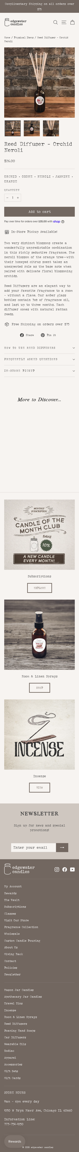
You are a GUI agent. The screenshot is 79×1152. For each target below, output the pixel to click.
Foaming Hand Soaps (19, 1030)
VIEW (39, 787)
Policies (10, 967)
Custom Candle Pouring (22, 940)
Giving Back (13, 954)
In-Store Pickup (19, 370)
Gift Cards (12, 1078)
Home (7, 37)
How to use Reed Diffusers (30, 347)
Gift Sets (11, 1071)
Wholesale (12, 933)
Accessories (13, 1064)
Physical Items (23, 37)
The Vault (11, 900)
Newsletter (12, 974)
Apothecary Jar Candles (23, 996)
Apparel (10, 1057)
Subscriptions (15, 906)
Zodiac (9, 1050)
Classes (10, 913)
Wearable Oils (15, 1044)
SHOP (39, 687)
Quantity (12, 190)
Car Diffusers (15, 1037)
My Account (12, 886)
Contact (10, 961)
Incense (10, 1010)
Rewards (10, 893)
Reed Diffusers (15, 1023)
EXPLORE (40, 588)
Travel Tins (13, 1003)
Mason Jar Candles (19, 990)
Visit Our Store (16, 920)
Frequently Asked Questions (31, 359)
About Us (11, 947)
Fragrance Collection (21, 927)
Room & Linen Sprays (20, 1017)
